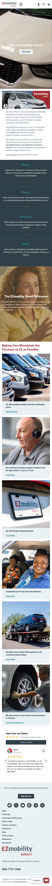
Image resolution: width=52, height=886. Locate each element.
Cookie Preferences (20, 882)
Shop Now (26, 52)
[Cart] (48, 4)
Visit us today (11, 155)
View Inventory (12, 412)
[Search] (43, 4)
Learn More (10, 475)
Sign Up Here (26, 796)
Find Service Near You (15, 723)
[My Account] (38, 4)
